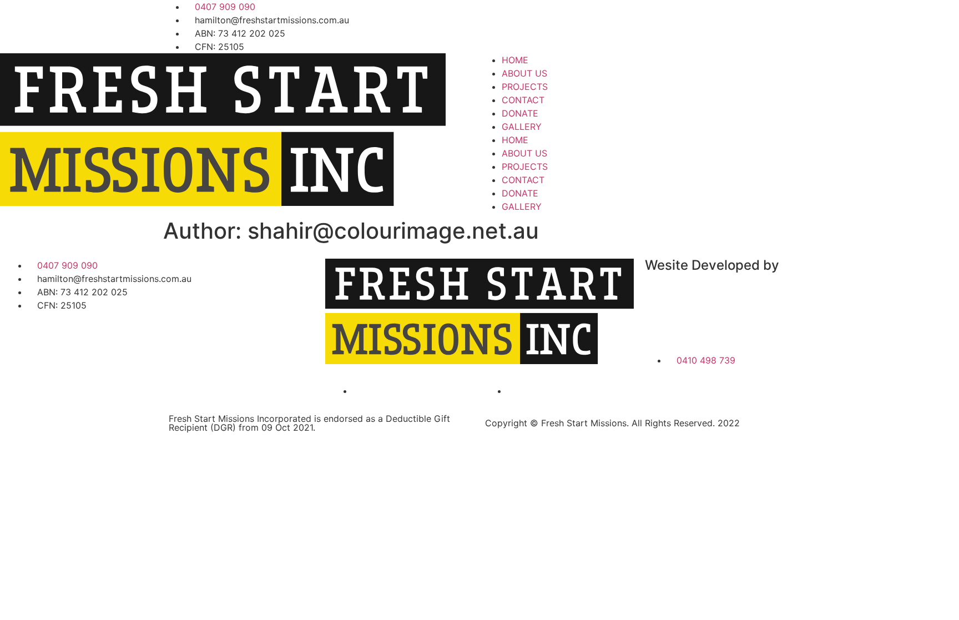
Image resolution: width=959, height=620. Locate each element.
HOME (515, 59)
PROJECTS (525, 86)
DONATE (520, 113)
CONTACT (523, 99)
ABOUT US (524, 73)
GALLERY (522, 126)
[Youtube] (554, 25)
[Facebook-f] (493, 25)
